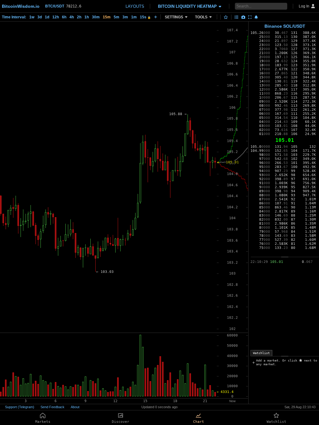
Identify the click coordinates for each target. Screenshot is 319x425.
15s (145, 17)
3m (125, 17)
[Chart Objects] (236, 17)
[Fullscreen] (250, 17)
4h (71, 17)
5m (116, 17)
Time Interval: (14, 17)
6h (64, 17)
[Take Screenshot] (243, 17)
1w (31, 17)
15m (107, 17)
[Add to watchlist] (226, 17)
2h (79, 17)
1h (86, 17)
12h (55, 17)
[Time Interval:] (155, 17)
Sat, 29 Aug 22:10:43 (300, 407)
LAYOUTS (135, 6)
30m (96, 17)
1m (134, 17)
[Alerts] (256, 17)
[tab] (261, 353)
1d (47, 17)
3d (39, 17)
